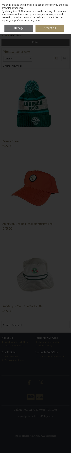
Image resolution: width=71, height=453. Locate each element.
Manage (19, 28)
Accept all (50, 28)
